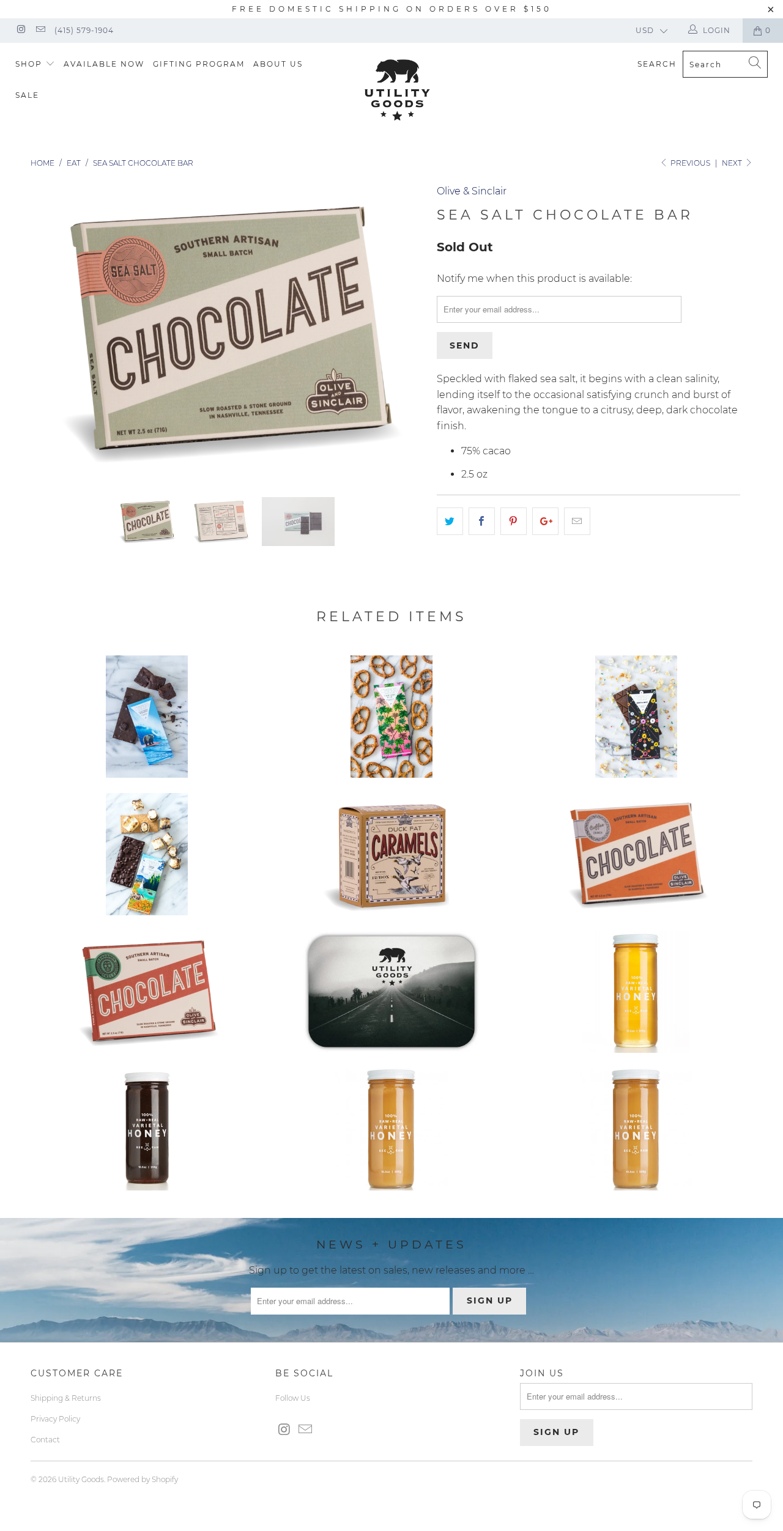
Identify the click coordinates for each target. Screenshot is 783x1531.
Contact (45, 1439)
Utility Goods (81, 1479)
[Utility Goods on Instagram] (20, 30)
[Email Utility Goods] (39, 30)
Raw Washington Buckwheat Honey (147, 1129)
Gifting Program (199, 63)
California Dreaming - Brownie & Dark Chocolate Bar (147, 716)
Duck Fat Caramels (391, 854)
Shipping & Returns (66, 1398)
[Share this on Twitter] (450, 521)
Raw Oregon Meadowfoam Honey (636, 1129)
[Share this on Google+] (545, 521)
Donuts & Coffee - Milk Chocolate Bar (636, 716)
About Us (278, 63)
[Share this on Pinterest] (513, 521)
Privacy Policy (55, 1418)
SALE (27, 95)
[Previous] (51, 331)
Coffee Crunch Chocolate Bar (636, 854)
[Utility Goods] (398, 90)
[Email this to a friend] (577, 521)
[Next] (403, 331)
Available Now (104, 63)
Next (733, 163)
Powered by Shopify (142, 1479)
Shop (30, 63)
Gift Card (391, 992)
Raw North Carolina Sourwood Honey (391, 1129)
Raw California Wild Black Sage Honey (636, 992)
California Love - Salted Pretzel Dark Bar (391, 716)
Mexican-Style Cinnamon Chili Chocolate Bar (147, 992)
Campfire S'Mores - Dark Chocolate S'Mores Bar (147, 854)
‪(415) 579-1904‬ (84, 30)
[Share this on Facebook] (482, 521)
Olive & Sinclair (472, 191)
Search (657, 63)
